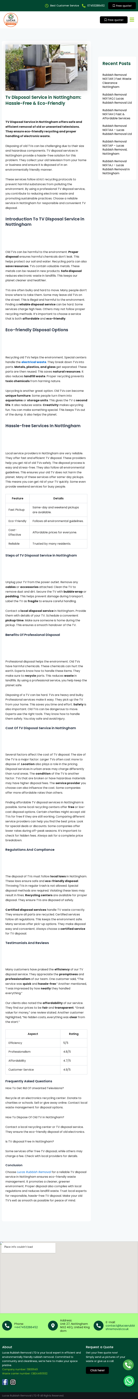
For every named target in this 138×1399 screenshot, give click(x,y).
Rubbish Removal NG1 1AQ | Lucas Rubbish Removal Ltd (117, 99)
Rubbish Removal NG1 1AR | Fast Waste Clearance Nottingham (116, 81)
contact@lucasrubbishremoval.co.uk (120, 1327)
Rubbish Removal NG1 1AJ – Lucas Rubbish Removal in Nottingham (116, 167)
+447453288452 (26, 1327)
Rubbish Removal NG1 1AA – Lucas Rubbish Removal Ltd (117, 130)
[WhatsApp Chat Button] (129, 1381)
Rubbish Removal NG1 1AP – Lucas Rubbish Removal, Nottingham (114, 147)
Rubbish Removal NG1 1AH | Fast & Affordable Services (116, 114)
